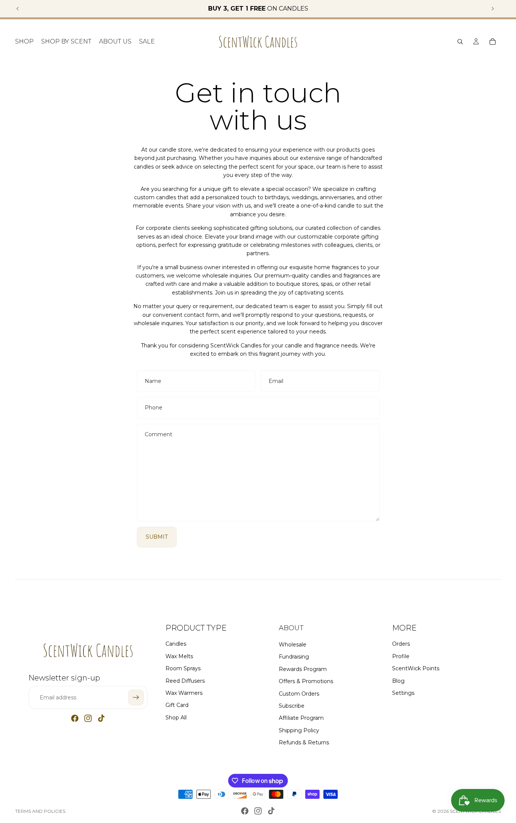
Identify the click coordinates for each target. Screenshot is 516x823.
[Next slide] (492, 8)
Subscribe (291, 705)
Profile (400, 656)
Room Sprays (183, 668)
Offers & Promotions (306, 681)
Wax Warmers (183, 693)
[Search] (460, 41)
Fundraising (294, 656)
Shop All (176, 717)
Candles (175, 643)
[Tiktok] (101, 718)
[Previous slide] (17, 8)
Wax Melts (179, 656)
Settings (403, 693)
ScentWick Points (415, 668)
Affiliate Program (301, 718)
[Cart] (492, 41)
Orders (401, 643)
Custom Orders (299, 693)
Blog (398, 680)
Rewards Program (303, 669)
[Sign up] (136, 697)
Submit (157, 536)
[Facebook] (74, 718)
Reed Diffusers (185, 680)
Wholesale (292, 644)
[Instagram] (88, 718)
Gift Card (176, 705)
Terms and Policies (40, 811)
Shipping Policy (299, 730)
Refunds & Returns (304, 742)
